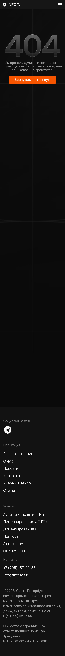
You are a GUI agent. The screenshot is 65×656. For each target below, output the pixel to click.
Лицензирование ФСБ (23, 528)
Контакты (11, 475)
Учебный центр (17, 483)
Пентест (10, 536)
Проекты (11, 468)
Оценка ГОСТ (15, 550)
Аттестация (13, 543)
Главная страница (19, 453)
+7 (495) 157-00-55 (19, 567)
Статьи (9, 490)
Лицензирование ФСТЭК (25, 521)
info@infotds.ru (16, 574)
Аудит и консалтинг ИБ (23, 514)
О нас (8, 461)
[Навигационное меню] (60, 4)
